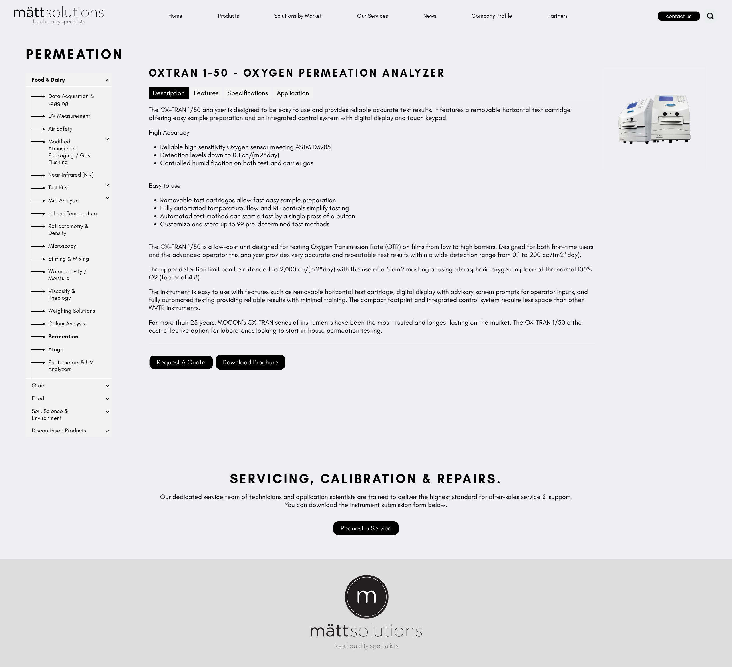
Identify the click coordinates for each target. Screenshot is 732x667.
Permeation (63, 336)
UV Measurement (69, 115)
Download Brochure (250, 362)
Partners (558, 15)
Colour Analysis (66, 323)
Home (175, 15)
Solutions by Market (298, 15)
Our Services (372, 15)
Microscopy (62, 245)
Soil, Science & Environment (50, 414)
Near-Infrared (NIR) (71, 174)
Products (228, 15)
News (429, 15)
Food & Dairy (48, 79)
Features (206, 93)
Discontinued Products (59, 430)
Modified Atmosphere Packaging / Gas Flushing (69, 151)
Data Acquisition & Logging (71, 99)
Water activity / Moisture (67, 274)
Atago (55, 349)
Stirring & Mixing (68, 258)
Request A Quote (181, 362)
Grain (38, 385)
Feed (38, 398)
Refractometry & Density (68, 229)
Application (293, 93)
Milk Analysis (63, 200)
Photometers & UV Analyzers (71, 365)
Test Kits (57, 187)
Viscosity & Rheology (61, 294)
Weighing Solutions (71, 310)
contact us (678, 16)
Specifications (248, 93)
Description (169, 93)
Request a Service (366, 528)
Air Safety (60, 128)
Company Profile (492, 15)
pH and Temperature (72, 213)
